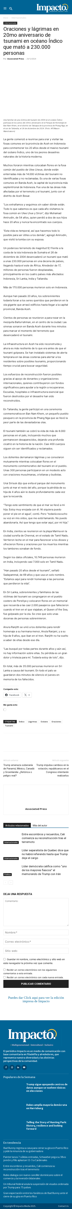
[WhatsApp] (29, 66)
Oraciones (56, 721)
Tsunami (9, 725)
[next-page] (11, 882)
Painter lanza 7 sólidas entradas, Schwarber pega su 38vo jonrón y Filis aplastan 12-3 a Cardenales (34, 1159)
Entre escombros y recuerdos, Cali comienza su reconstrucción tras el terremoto (44, 838)
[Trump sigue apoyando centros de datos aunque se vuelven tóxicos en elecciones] (13, 1088)
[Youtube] (24, 1067)
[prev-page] (5, 882)
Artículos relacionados (17, 825)
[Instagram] (12, 1067)
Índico (21, 721)
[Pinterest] (22, 66)
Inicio (5, 17)
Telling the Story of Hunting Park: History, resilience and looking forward (46, 1125)
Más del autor (40, 825)
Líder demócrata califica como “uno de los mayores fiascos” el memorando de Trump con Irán (44, 870)
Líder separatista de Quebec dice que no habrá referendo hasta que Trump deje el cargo (45, 854)
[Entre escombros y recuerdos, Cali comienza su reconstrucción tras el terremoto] (11, 838)
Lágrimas (32, 721)
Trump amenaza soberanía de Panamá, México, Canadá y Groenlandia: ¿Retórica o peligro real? (18, 770)
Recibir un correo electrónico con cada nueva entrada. (35, 977)
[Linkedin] (37, 66)
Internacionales (19, 17)
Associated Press (15, 58)
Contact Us (63, 1206)
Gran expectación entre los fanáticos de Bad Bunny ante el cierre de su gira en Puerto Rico (35, 1195)
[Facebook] (6, 66)
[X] (14, 66)
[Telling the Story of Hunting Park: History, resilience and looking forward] (13, 1126)
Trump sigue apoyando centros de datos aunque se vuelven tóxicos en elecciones (46, 1087)
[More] (45, 66)
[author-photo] (36, 804)
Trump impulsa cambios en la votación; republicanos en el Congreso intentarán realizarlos (52, 770)
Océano (44, 721)
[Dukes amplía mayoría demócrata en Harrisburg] (13, 1107)
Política (7, 874)
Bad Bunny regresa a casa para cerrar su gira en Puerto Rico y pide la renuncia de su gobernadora (35, 1150)
